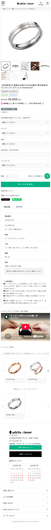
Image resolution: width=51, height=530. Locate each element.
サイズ (4, 128)
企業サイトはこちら (25, 454)
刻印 (3, 139)
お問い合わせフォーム (25, 447)
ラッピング (6, 161)
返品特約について (7, 190)
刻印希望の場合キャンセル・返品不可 (16, 118)
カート (47, 4)
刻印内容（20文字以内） (10, 150)
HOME (4, 8)
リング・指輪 (10, 8)
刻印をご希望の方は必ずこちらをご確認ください (23, 271)
